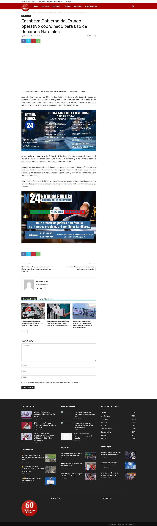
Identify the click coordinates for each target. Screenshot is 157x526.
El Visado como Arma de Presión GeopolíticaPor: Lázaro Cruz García (45, 425)
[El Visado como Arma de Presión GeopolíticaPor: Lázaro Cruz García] (26, 425)
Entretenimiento (58, 1)
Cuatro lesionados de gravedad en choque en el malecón (83, 436)
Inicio (35, 6)
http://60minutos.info (42, 284)
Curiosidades (41, 1)
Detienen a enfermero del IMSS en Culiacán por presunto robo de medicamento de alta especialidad (58, 323)
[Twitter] (28, 41)
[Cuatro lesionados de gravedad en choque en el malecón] (66, 436)
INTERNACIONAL (91, 6)
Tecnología (68, 1)
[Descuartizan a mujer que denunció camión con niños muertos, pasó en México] (66, 425)
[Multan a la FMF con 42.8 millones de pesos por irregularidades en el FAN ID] (90, 456)
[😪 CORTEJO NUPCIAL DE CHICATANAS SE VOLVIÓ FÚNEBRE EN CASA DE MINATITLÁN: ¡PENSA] (50, 469)
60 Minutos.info (31, 13)
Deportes (49, 1)
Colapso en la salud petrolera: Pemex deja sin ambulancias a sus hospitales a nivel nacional (32, 323)
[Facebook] (23, 41)
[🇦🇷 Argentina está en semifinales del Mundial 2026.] (90, 466)
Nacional (78, 6)
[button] (133, 6)
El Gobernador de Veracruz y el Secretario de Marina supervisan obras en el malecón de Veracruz (37, 269)
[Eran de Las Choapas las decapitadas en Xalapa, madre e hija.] (66, 415)
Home (23, 13)
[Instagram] (42, 288)
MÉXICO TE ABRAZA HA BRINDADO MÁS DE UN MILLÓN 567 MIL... (44, 414)
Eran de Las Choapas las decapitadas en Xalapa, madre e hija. (84, 414)
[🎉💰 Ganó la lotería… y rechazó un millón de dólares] (50, 481)
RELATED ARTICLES (29, 299)
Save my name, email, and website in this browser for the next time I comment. (51, 383)
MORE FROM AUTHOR (46, 299)
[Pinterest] (33, 41)
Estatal (68, 6)
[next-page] (26, 332)
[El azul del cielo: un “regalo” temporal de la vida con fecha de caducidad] (130, 465)
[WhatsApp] (38, 41)
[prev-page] (22, 332)
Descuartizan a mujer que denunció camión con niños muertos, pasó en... (83, 425)
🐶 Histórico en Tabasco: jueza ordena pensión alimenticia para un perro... (32, 457)
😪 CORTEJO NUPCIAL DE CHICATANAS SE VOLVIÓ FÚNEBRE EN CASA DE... (32, 469)
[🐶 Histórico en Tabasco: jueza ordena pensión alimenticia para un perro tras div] (50, 458)
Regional (56, 6)
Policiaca (45, 6)
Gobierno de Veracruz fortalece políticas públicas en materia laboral (81, 268)
